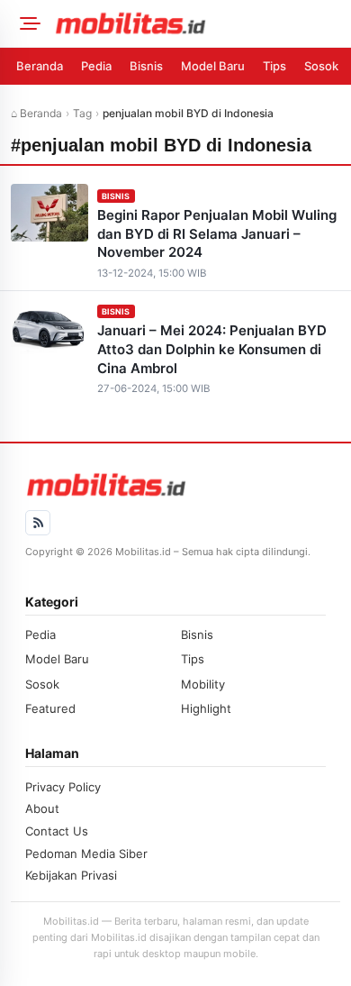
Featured (50, 708)
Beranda (39, 66)
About (42, 808)
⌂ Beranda (36, 113)
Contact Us (56, 831)
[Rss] (37, 522)
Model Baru (213, 66)
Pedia (96, 66)
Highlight (206, 708)
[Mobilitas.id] (197, 23)
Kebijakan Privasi (71, 875)
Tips (274, 66)
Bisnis (146, 66)
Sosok (321, 66)
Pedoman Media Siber (86, 853)
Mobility (203, 684)
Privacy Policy (63, 787)
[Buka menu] (27, 23)
